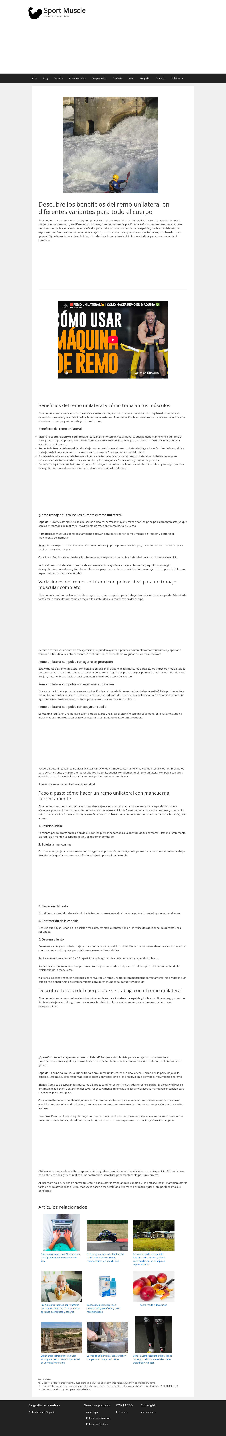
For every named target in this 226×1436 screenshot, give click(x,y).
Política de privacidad (98, 1418)
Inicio (34, 78)
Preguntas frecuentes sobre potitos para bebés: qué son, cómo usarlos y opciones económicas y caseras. (60, 1308)
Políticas (175, 78)
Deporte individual (70, 1382)
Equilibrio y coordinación (135, 1382)
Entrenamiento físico (111, 1382)
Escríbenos (121, 1411)
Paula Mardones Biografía (41, 1411)
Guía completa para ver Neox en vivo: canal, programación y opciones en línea (60, 1257)
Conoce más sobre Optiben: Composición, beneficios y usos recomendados (103, 1308)
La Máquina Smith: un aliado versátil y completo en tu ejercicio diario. (106, 1357)
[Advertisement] (113, 48)
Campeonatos (99, 78)
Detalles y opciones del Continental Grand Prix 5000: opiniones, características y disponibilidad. (105, 1257)
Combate (117, 78)
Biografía (145, 78)
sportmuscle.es (148, 1411)
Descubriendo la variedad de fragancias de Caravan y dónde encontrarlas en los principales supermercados (149, 1259)
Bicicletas (46, 1379)
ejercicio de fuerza (90, 1382)
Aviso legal (92, 1412)
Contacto (160, 78)
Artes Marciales (77, 78)
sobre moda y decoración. (153, 1304)
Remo (152, 1382)
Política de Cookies (97, 1424)
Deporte (58, 78)
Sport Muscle (65, 10)
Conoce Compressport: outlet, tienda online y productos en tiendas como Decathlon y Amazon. (152, 1359)
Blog (45, 78)
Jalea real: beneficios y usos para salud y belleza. (66, 1389)
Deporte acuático (51, 1382)
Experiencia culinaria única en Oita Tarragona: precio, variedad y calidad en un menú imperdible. (60, 1359)
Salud (131, 78)
